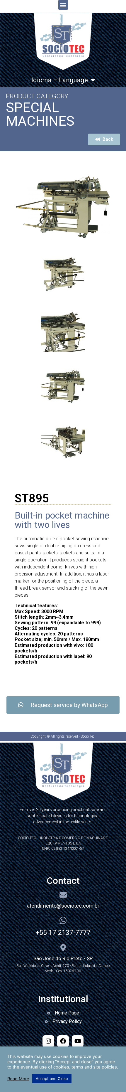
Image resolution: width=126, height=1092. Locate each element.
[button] (63, 5)
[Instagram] (48, 1041)
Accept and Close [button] (52, 1078)
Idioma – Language (59, 80)
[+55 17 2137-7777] (63, 920)
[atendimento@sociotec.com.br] (63, 894)
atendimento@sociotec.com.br (63, 906)
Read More (18, 1078)
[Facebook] (63, 1041)
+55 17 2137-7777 (63, 933)
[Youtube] (78, 1041)
